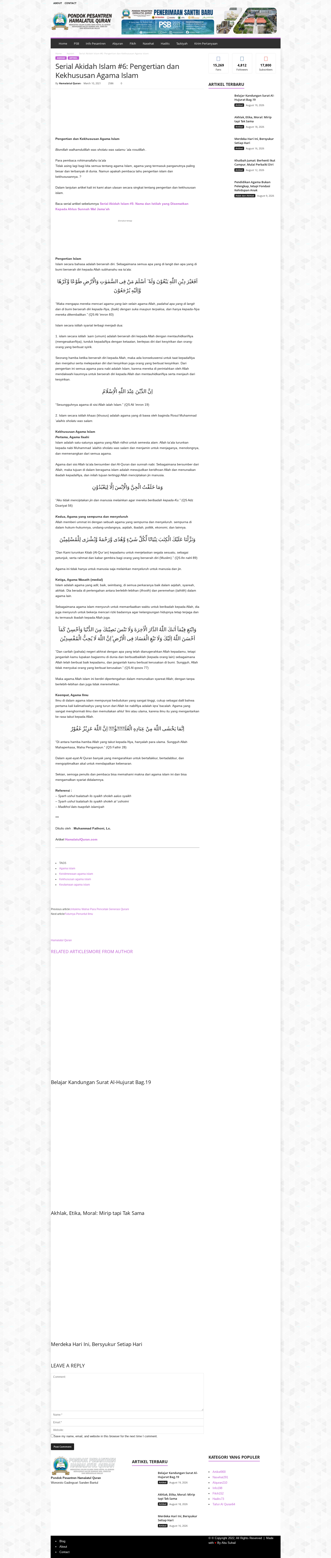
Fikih (133, 43)
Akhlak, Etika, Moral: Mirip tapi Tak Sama (97, 1213)
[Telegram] (267, 3)
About (57, 3)
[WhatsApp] (90, 95)
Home (63, 43)
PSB (76, 43)
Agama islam (67, 868)
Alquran (117, 43)
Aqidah (70, 53)
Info (217, 1488)
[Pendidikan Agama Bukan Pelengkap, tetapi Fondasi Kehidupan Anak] (220, 188)
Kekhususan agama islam (75, 879)
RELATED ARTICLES (69, 951)
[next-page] (52, 1353)
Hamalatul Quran (70, 83)
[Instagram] (260, 3)
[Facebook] (253, 3)
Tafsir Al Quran (224, 1504)
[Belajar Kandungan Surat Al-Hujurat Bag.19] (127, 1015)
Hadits (165, 43)
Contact (70, 3)
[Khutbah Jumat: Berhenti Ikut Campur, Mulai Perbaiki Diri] (220, 166)
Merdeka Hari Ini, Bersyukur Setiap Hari (96, 1344)
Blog (62, 1541)
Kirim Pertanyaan (206, 43)
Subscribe (265, 56)
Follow (242, 56)
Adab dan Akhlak (245, 195)
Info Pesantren (96, 43)
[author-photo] (127, 927)
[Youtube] (274, 3)
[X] (70, 95)
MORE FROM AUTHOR (110, 951)
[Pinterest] (80, 95)
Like (218, 56)
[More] (101, 95)
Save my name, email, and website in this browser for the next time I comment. (106, 1436)
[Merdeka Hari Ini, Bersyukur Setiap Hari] (127, 1277)
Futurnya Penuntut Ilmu (79, 914)
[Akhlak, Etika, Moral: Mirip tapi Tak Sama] (127, 1146)
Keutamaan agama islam (74, 884)
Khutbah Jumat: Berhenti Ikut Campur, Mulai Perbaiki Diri (254, 162)
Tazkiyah (182, 43)
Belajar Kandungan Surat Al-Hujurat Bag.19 (101, 1082)
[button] (274, 43)
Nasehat (148, 43)
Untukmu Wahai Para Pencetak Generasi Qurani (99, 909)
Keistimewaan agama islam (76, 873)
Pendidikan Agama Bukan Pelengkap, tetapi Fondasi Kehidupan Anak (252, 186)
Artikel (73, 58)
